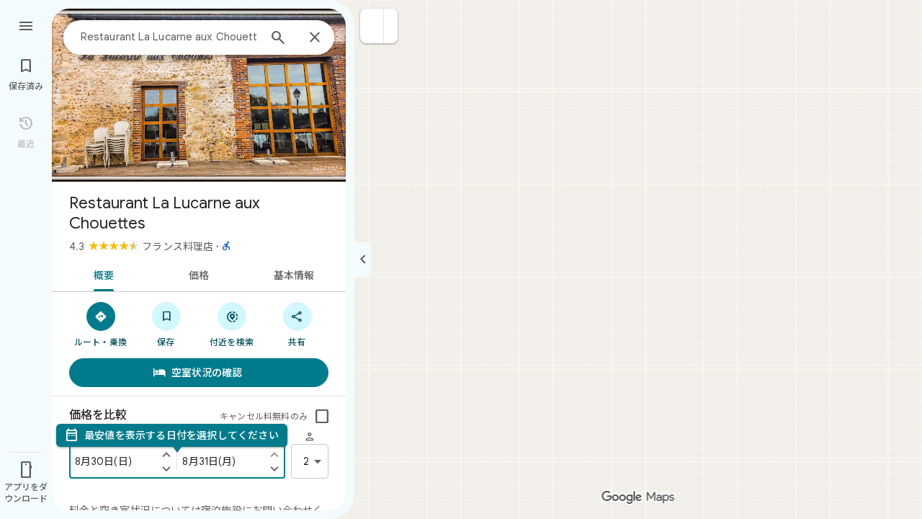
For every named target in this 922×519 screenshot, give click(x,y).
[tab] (101, 274)
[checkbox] (322, 416)
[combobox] (169, 36)
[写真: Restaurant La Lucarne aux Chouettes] (199, 95)
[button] (372, 26)
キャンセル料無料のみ (264, 416)
